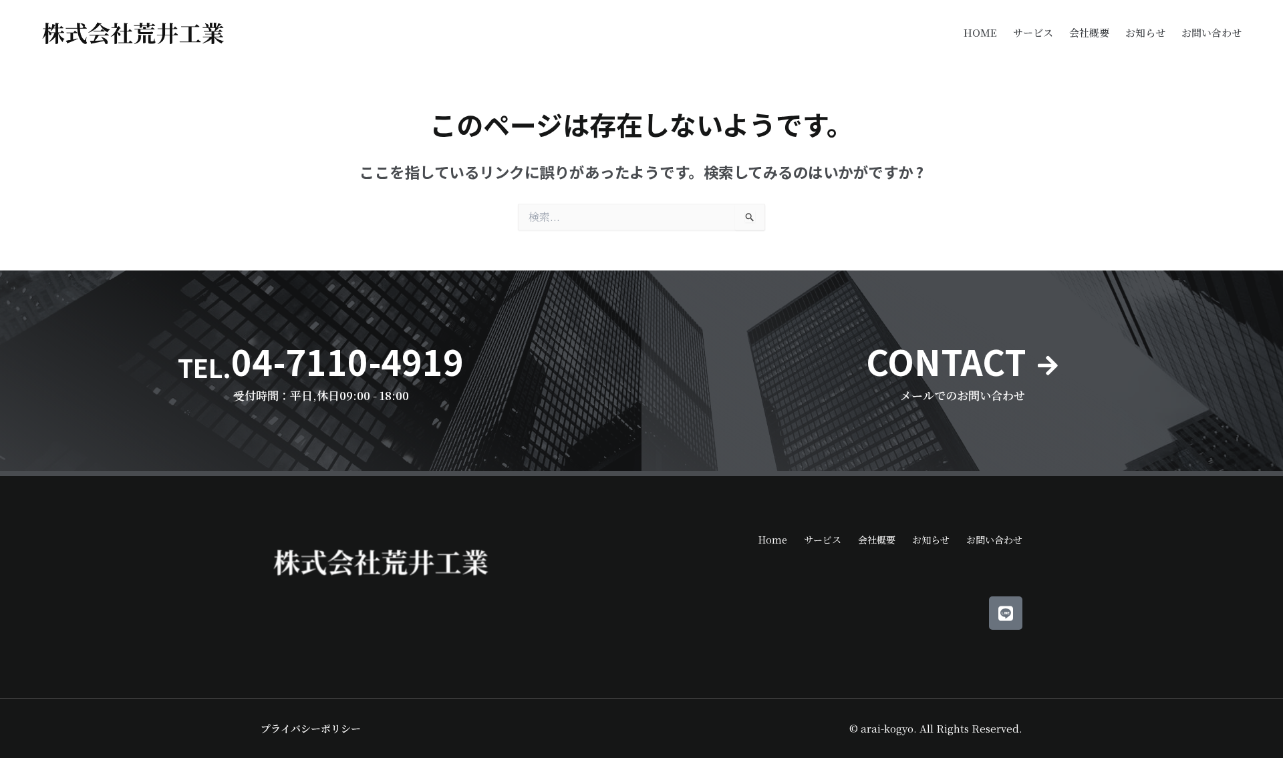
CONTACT (946, 361)
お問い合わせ (1211, 32)
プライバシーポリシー (311, 728)
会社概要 (1089, 32)
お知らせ (1145, 32)
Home (980, 32)
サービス (1033, 32)
